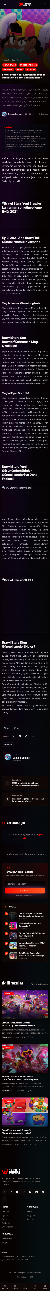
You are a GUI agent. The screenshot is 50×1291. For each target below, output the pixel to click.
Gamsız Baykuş (21, 758)
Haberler (8, 69)
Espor (4, 1219)
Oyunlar (31, 69)
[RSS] (4, 1198)
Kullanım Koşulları (23, 1260)
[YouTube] (17, 1192)
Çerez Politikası (8, 1260)
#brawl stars (9, 744)
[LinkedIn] (36, 1192)
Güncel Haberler (28, 65)
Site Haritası (21, 1277)
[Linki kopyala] (33, 736)
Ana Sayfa (6, 60)
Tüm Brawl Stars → (39, 984)
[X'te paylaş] (13, 736)
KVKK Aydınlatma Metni (26, 1256)
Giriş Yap (31, 1215)
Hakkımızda (7, 1238)
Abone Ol (26, 890)
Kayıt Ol (30, 1219)
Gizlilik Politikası (8, 1256)
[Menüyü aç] (5, 4)
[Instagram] (11, 1192)
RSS (31, 1277)
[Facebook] (30, 1192)
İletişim (5, 1242)
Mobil (19, 69)
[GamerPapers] (25, 4)
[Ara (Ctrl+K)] (45, 4)
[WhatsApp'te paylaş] (26, 736)
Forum (30, 1211)
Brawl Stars (16, 60)
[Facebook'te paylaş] (20, 736)
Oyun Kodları (7, 1227)
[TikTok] (23, 1192)
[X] (4, 1192)
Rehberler (6, 1223)
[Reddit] (43, 1192)
